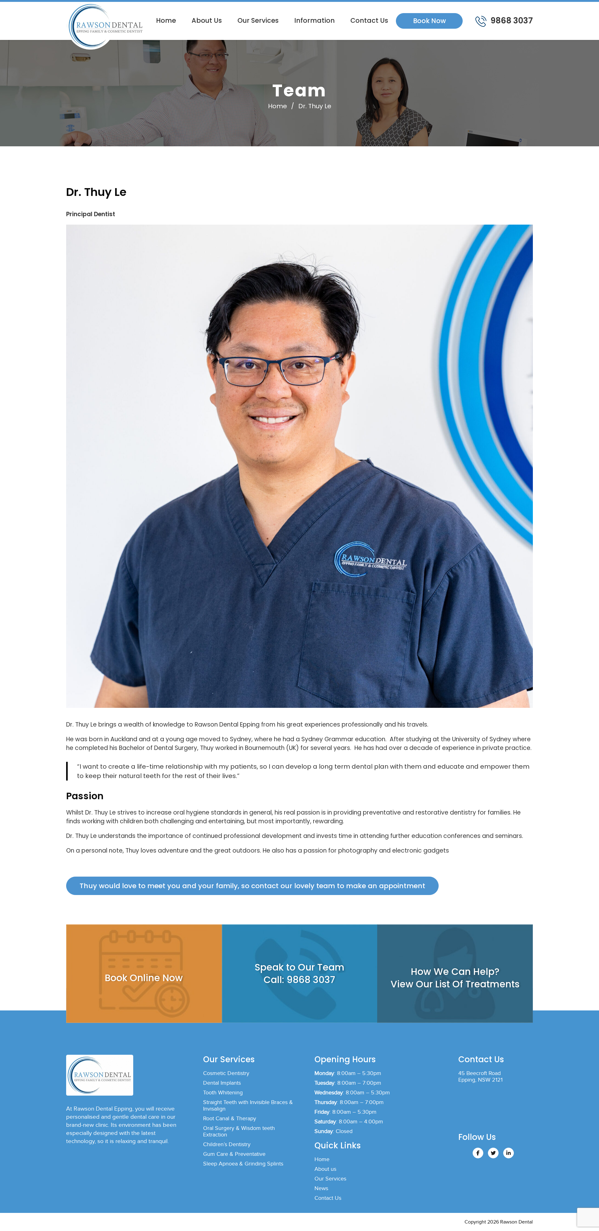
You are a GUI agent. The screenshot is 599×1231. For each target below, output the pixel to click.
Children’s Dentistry (227, 1144)
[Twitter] (493, 1153)
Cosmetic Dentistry (226, 1073)
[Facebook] (478, 1153)
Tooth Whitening (223, 1092)
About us (207, 20)
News (321, 1188)
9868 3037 (511, 20)
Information (314, 20)
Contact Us (369, 20)
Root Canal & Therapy (229, 1118)
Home (166, 20)
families (499, 812)
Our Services (258, 20)
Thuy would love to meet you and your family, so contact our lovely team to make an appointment (252, 886)
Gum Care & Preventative (234, 1154)
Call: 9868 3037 (299, 979)
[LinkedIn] (509, 1153)
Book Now (429, 20)
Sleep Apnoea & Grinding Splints (243, 1163)
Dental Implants (222, 1083)
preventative (382, 812)
